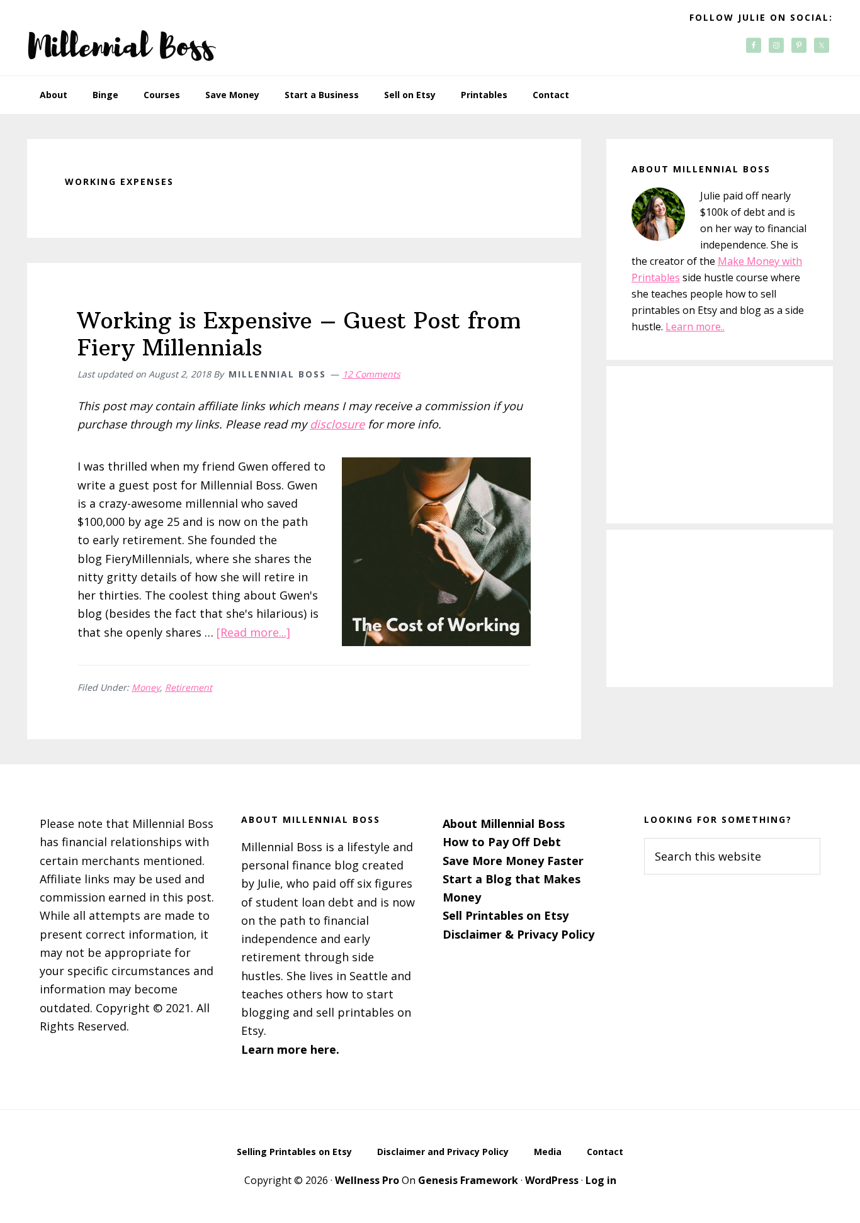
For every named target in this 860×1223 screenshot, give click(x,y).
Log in (601, 1180)
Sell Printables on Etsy (506, 915)
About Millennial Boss (504, 823)
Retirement (188, 687)
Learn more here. (290, 1049)
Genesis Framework (468, 1180)
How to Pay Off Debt (502, 841)
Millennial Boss (121, 38)
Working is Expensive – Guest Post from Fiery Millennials (299, 334)
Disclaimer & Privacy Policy (518, 934)
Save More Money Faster (513, 860)
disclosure (337, 424)
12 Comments (371, 374)
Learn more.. (695, 326)
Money (146, 687)
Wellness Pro (367, 1180)
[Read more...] (253, 632)
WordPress (552, 1180)
